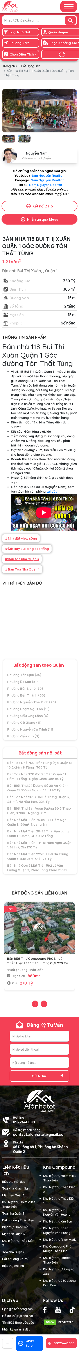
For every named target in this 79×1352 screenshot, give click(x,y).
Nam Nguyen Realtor (47, 180)
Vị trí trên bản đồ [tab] (22, 583)
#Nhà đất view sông (21, 538)
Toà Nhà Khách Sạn (16, 1188)
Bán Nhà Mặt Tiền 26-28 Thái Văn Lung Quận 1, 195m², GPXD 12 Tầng (38, 833)
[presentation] (35, 1004)
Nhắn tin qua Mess (42, 219)
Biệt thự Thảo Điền (15, 1227)
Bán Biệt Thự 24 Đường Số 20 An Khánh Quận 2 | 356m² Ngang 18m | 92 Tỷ (37, 787)
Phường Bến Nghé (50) (25, 688)
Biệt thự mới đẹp (13, 1181)
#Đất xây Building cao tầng (27, 548)
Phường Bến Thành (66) (26, 695)
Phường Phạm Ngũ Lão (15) (28, 709)
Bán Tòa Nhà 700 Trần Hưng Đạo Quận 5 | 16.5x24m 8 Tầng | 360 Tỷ (39, 765)
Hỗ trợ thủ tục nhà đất (17, 1316)
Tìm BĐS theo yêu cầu (18, 1322)
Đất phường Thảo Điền (18, 1220)
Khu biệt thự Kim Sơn (57, 1221)
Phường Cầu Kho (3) (23, 736)
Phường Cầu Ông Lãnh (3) (27, 715)
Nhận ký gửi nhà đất (16, 1329)
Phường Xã (18, 43)
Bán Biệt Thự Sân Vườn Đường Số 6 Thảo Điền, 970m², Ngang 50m (39, 810)
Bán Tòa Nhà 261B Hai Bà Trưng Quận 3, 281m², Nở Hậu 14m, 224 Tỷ (38, 799)
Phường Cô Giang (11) (24, 722)
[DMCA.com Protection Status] (59, 1321)
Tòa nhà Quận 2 (13, 1252)
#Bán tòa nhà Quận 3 (22, 559)
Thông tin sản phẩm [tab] (24, 337)
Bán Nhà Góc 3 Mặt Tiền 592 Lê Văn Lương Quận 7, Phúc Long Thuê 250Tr (37, 867)
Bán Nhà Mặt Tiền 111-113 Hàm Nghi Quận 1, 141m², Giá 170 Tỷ (39, 845)
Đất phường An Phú (15, 1259)
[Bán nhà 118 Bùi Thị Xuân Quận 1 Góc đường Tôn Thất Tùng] (8, 139)
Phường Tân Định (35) (24, 675)
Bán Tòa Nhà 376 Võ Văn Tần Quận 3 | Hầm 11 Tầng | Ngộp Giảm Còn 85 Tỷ (36, 776)
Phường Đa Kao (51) (22, 681)
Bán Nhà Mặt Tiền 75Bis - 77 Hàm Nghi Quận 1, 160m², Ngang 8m (37, 822)
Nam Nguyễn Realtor (48, 175)
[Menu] (69, 6)
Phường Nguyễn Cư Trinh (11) (30, 729)
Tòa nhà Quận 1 (13, 1213)
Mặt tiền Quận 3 (13, 1234)
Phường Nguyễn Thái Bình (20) (31, 702)
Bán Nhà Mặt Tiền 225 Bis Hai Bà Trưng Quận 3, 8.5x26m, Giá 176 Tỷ (37, 856)
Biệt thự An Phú (13, 1266)
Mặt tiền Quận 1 (13, 1195)
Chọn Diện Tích (22, 54)
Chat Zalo (29, 1343)
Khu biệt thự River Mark (59, 1239)
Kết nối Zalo (42, 206)
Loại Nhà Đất (19, 32)
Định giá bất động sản (17, 1309)
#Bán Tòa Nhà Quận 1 (22, 569)
